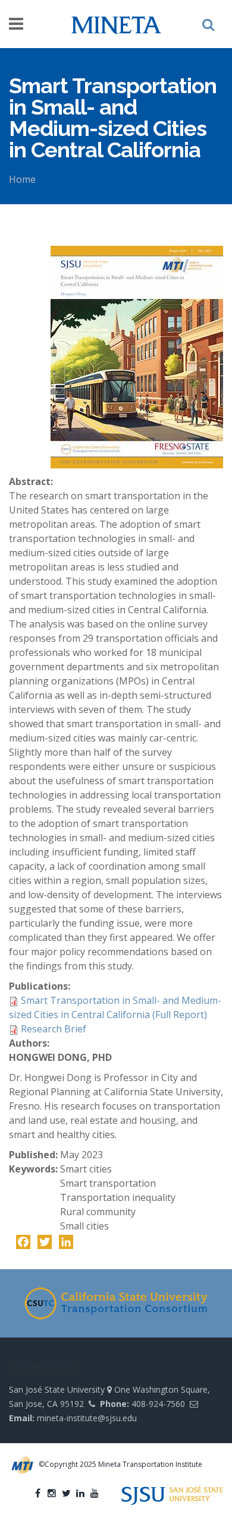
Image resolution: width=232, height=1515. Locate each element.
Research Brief (53, 1028)
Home (22, 179)
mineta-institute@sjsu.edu (87, 1418)
